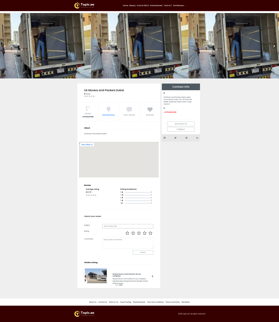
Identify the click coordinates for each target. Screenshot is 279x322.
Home (125, 5)
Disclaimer (186, 303)
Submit (143, 252)
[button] (179, 5)
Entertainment (156, 5)
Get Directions (108, 115)
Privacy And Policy (173, 303)
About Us (92, 303)
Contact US (182, 124)
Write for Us (113, 303)
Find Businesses (139, 303)
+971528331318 (170, 112)
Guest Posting (125, 303)
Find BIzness (178, 5)
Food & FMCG (143, 5)
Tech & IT (168, 5)
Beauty (132, 5)
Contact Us (102, 303)
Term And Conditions (155, 303)
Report (182, 129)
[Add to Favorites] (150, 111)
